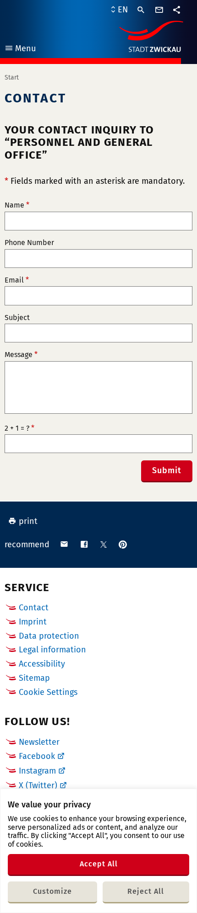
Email (17, 280)
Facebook (37, 756)
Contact (34, 608)
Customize (52, 891)
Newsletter (39, 742)
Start (12, 77)
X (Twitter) (38, 785)
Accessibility (42, 664)
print (28, 521)
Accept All (99, 864)
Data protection (49, 636)
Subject (17, 318)
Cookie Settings (48, 692)
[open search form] (141, 10)
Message (21, 355)
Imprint (33, 622)
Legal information (52, 650)
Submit (166, 470)
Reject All (145, 891)
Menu (20, 49)
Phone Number (29, 243)
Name (17, 205)
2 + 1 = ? (19, 428)
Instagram (37, 771)
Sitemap (34, 678)
